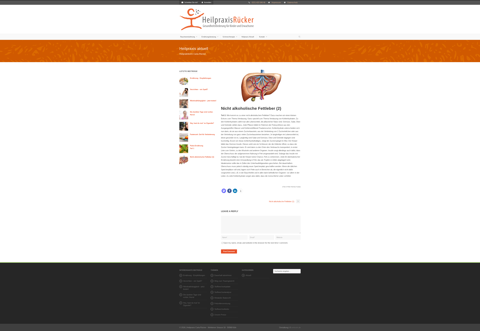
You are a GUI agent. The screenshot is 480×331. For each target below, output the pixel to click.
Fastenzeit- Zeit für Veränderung (202, 134)
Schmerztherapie (229, 37)
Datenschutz (292, 2)
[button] (224, 191)
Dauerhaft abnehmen (223, 275)
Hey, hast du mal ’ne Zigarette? (202, 123)
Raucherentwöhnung (187, 37)
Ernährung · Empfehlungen (200, 78)
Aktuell (248, 275)
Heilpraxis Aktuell (248, 37)
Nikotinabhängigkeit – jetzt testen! (203, 101)
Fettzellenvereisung (222, 303)
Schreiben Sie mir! (191, 2)
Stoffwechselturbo (221, 309)
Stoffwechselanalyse (222, 292)
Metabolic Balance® (222, 298)
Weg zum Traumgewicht (224, 281)
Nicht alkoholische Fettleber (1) (202, 157)
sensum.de (296, 327)
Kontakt (262, 37)
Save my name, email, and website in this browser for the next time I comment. (256, 243)
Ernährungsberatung (209, 37)
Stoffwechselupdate (222, 287)
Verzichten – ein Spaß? (199, 89)
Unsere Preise (220, 315)
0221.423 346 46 (258, 2)
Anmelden (207, 2)
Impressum (276, 2)
